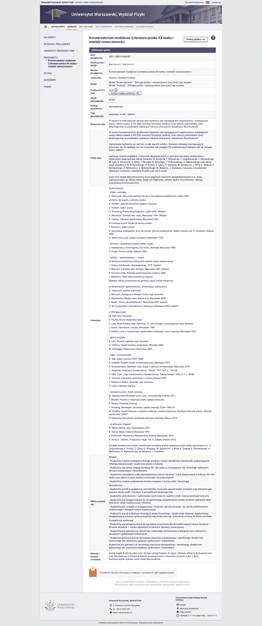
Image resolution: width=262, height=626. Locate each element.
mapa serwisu (185, 612)
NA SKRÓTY (50, 37)
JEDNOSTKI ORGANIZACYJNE (59, 50)
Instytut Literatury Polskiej (122, 77)
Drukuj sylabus (193, 39)
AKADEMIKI (50, 80)
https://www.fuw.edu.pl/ (122, 613)
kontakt (183, 605)
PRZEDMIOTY (51, 57)
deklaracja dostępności (189, 608)
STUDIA (48, 73)
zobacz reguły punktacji (123, 93)
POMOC (48, 86)
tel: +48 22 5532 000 (121, 609)
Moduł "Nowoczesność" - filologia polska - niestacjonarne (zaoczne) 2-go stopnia (150, 82)
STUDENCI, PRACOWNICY (57, 44)
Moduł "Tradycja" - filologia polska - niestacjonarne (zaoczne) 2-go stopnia (146, 85)
